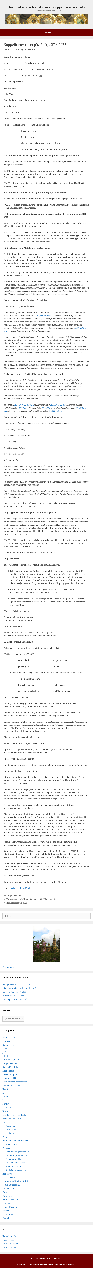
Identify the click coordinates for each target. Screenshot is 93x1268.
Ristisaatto (7, 1173)
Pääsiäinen (10, 1125)
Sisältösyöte (8, 1239)
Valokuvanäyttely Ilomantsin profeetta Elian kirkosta (31, 899)
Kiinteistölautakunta (12, 1067)
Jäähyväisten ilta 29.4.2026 (14, 992)
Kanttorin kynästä (10, 1059)
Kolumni (9, 1214)
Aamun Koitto (9, 1037)
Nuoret (5, 1111)
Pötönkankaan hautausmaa (15, 1140)
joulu (4, 1052)
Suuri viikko (11, 1129)
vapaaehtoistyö (9, 1206)
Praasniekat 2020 (10, 1144)
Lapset (5, 1096)
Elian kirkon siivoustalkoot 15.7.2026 (19, 988)
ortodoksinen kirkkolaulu (14, 1115)
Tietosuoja (57, 1258)
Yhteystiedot (8, 967)
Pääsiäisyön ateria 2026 (13, 995)
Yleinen (5, 1210)
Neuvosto (7, 1107)
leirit (4, 1100)
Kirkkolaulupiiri (9, 1074)
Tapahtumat (8, 1188)
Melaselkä (10, 1177)
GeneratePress (73, 1264)
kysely (5, 1092)
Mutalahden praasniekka (17, 1162)
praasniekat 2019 (13, 1166)
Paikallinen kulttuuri (11, 1118)
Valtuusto (7, 1195)
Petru (5, 1137)
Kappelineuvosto (14, 895)
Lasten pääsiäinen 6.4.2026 (14, 999)
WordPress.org (9, 1247)
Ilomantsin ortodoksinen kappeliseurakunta (46, 7)
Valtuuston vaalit (10, 1199)
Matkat (5, 1103)
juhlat (5, 1056)
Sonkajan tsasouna (11, 1184)
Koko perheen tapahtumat (14, 1081)
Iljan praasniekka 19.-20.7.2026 (16, 984)
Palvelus (6, 1122)
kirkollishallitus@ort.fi (21, 888)
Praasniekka (8, 1148)
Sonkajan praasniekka (16, 1170)
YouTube (6, 1218)
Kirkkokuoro (8, 1070)
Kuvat (5, 1089)
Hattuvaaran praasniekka (17, 1151)
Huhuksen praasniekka (16, 1155)
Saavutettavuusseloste (40, 1258)
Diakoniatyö (8, 1045)
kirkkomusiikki (9, 1078)
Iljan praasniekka (13, 1159)
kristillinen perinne (11, 1085)
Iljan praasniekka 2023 (16, 902)
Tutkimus (6, 1192)
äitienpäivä (7, 1041)
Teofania (10, 1133)
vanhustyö (7, 1203)
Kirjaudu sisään (9, 1236)
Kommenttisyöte (10, 1243)
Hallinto (6, 1048)
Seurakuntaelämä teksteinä (15, 1181)
